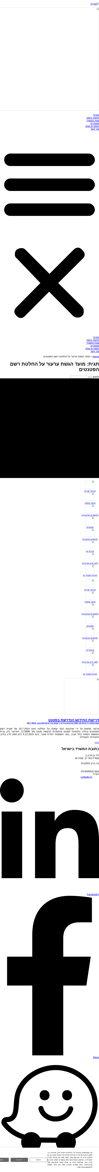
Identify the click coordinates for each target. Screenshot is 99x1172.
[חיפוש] (49, 428)
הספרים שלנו (92, 126)
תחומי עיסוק (92, 117)
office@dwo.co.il (84, 774)
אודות (96, 115)
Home (96, 356)
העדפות (38, 1160)
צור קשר (94, 129)
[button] (49, 233)
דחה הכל (19, 1160)
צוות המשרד (92, 120)
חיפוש (96, 376)
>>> (97, 742)
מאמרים (94, 123)
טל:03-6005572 (91, 768)
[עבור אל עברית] (95, 3)
